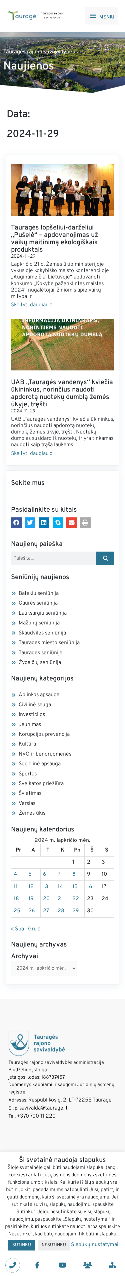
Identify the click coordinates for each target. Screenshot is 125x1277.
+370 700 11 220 (36, 1116)
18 (16, 899)
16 (89, 886)
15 (75, 886)
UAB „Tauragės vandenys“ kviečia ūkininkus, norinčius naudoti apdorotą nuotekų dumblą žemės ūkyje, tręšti (62, 393)
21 (60, 899)
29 (75, 911)
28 (61, 911)
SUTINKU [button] (21, 1245)
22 (75, 899)
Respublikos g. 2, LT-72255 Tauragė (70, 1100)
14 (60, 886)
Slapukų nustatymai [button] (94, 1244)
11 (16, 886)
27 (46, 911)
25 (17, 911)
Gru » (34, 929)
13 (45, 886)
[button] (16, 522)
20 (46, 899)
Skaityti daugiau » (32, 305)
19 (31, 899)
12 (31, 886)
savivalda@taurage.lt (43, 1108)
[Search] (105, 558)
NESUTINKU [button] (54, 1245)
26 (31, 911)
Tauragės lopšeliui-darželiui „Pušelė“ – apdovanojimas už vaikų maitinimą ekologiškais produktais (54, 238)
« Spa (17, 929)
